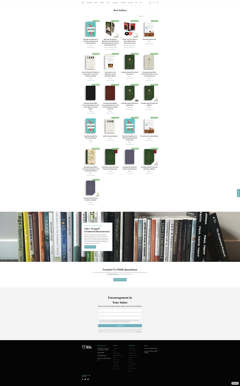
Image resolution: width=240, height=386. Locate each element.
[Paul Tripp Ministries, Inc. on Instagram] (88, 379)
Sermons (131, 357)
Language (115, 2)
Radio (130, 371)
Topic (95, 2)
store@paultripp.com (102, 355)
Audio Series (116, 359)
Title (108, 2)
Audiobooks (116, 362)
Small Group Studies (117, 355)
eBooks (115, 357)
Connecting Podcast (133, 355)
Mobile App (131, 362)
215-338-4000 (101, 352)
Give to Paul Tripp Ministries (150, 348)
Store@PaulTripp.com (120, 279)
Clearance (130, 2)
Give (141, 2)
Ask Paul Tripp (132, 368)
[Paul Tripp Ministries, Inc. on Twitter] (85, 379)
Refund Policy (116, 366)
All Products (116, 348)
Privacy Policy (116, 368)
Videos (130, 359)
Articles (130, 366)
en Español (115, 364)
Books (114, 350)
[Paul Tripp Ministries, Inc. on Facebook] (82, 379)
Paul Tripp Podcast (133, 364)
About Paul (89, 2)
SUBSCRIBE (120, 325)
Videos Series (116, 353)
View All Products (90, 247)
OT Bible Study (132, 350)
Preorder (123, 2)
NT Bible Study (132, 353)
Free (136, 2)
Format (102, 2)
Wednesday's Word (133, 348)
